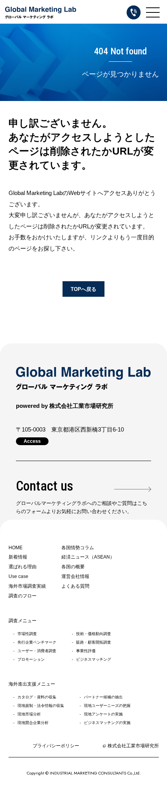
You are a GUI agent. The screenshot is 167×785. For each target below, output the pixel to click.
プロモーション (31, 659)
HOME (16, 547)
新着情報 (18, 557)
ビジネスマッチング (93, 659)
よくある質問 (75, 586)
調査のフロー (23, 596)
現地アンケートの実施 (103, 714)
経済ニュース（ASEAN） (88, 557)
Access (32, 441)
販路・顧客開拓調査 (93, 642)
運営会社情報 (75, 576)
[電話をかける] (134, 12)
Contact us (44, 486)
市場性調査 (27, 634)
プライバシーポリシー (56, 745)
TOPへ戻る (83, 289)
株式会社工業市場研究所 (133, 745)
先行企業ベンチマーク (36, 642)
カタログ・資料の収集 (36, 697)
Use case (18, 576)
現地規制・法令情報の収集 (40, 705)
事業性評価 (86, 651)
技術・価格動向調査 (93, 634)
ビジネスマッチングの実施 (107, 723)
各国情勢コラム (77, 547)
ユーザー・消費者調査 (36, 651)
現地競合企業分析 (33, 723)
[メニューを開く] (153, 12)
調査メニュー (23, 620)
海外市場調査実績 (27, 586)
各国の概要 (73, 566)
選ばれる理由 (23, 566)
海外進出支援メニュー (32, 684)
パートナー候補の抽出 (103, 697)
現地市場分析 (29, 714)
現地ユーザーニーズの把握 (107, 705)
